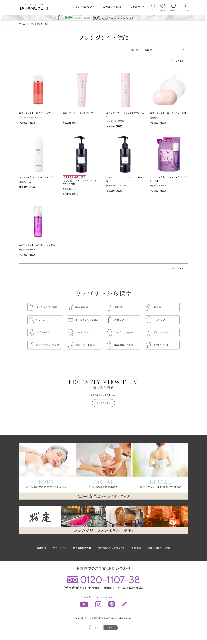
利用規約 (136, 547)
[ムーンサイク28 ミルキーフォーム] (38, 154)
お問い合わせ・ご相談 (159, 547)
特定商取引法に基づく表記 (111, 547)
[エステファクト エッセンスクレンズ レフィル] (169, 154)
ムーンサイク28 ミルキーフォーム (36, 177)
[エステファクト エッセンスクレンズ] (38, 222)
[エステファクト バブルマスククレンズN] (125, 154)
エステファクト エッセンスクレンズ (37, 244)
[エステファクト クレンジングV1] (82, 90)
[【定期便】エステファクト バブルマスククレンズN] (82, 154)
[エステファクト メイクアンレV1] (38, 90)
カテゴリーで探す (112, 6)
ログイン (185, 10)
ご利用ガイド (137, 6)
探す (153, 10)
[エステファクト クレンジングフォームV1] (125, 90)
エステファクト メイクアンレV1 (35, 112)
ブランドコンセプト (83, 6)
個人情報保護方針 (82, 547)
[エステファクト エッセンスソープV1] (169, 90)
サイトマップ (59, 547)
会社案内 (41, 547)
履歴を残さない (103, 403)
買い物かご (174, 10)
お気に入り (162, 10)
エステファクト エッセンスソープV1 (168, 112)
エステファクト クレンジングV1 (79, 112)
